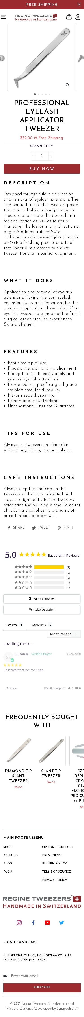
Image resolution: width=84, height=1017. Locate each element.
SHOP (7, 847)
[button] (70, 688)
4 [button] (46, 95)
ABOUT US (10, 855)
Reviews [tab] (11, 625)
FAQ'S (7, 871)
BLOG (7, 863)
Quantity (42, 146)
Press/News (51, 855)
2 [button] (39, 95)
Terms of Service (56, 871)
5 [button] (50, 95)
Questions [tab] (39, 625)
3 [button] (43, 95)
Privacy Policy (54, 880)
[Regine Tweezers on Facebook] (33, 922)
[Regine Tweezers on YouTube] (47, 922)
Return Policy (54, 863)
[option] (42, 58)
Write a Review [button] (44, 599)
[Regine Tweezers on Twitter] (61, 922)
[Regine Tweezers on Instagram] (19, 922)
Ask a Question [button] (44, 609)
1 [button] (35, 94)
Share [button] (13, 688)
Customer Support (57, 847)
